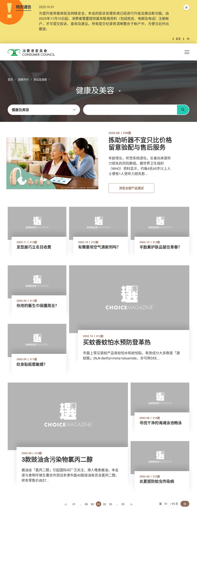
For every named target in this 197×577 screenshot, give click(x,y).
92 (104, 504)
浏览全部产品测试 (131, 188)
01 (74, 504)
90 (92, 504)
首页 (10, 79)
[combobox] (44, 110)
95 (122, 504)
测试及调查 (40, 79)
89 (86, 504)
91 (98, 504)
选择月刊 (23, 79)
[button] (173, 39)
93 (110, 504)
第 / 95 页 (168, 504)
